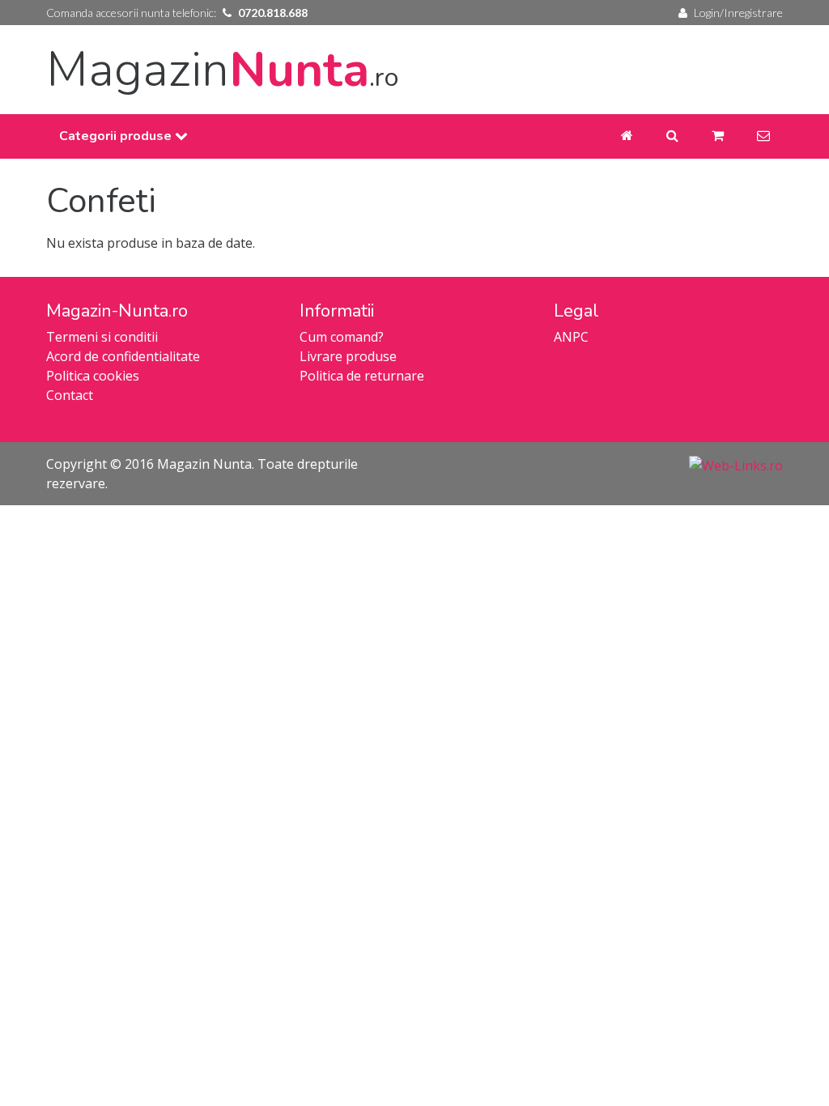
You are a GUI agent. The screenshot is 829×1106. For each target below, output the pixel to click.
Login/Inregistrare (738, 12)
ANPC (571, 337)
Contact (69, 395)
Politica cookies (92, 376)
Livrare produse (348, 356)
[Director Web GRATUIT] (736, 464)
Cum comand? (342, 337)
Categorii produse (117, 136)
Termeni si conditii (102, 337)
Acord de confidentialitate (123, 356)
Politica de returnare (362, 376)
